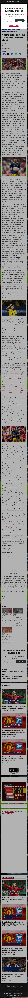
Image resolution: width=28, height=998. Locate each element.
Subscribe (20, 21)
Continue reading (14, 25)
